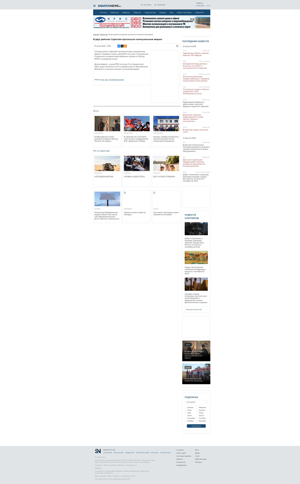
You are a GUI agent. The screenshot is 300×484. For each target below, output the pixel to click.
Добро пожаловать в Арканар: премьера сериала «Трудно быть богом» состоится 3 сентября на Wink (196, 178)
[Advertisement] (165, 76)
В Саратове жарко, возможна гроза (195, 131)
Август (201, 415)
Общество (137, 12)
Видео (197, 453)
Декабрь (202, 421)
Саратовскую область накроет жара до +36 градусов (196, 54)
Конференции (181, 465)
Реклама (198, 462)
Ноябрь (190, 421)
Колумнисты (181, 462)
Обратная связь (201, 459)
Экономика (115, 12)
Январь (190, 407)
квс (106, 80)
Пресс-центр (181, 453)
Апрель (202, 410)
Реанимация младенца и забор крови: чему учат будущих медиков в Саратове (196, 104)
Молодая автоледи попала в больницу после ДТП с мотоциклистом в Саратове (195, 66)
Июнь (201, 413)
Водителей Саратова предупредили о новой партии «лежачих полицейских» (193, 118)
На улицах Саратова (183, 456)
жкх (102, 80)
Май (189, 413)
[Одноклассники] (125, 46)
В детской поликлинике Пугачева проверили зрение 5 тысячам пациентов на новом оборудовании (196, 148)
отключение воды (116, 80)
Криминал (126, 12)
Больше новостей (194, 309)
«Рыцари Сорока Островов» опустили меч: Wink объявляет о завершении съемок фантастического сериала (196, 298)
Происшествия (150, 12)
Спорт (197, 456)
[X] (122, 46)
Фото (197, 450)
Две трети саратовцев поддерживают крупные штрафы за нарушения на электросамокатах (194, 163)
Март (189, 410)
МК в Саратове (101, 151)
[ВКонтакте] (118, 46)
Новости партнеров (184, 12)
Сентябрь (191, 418)
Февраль (202, 407)
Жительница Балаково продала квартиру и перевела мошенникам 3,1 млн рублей (196, 79)
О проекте (180, 450)
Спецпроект (199, 12)
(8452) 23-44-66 (109, 450)
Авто (171, 12)
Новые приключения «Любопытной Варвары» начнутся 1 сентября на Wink (195, 270)
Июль (189, 415)
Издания (179, 459)
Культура (162, 12)
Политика (103, 12)
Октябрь (202, 418)
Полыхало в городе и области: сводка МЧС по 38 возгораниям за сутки (196, 91)
